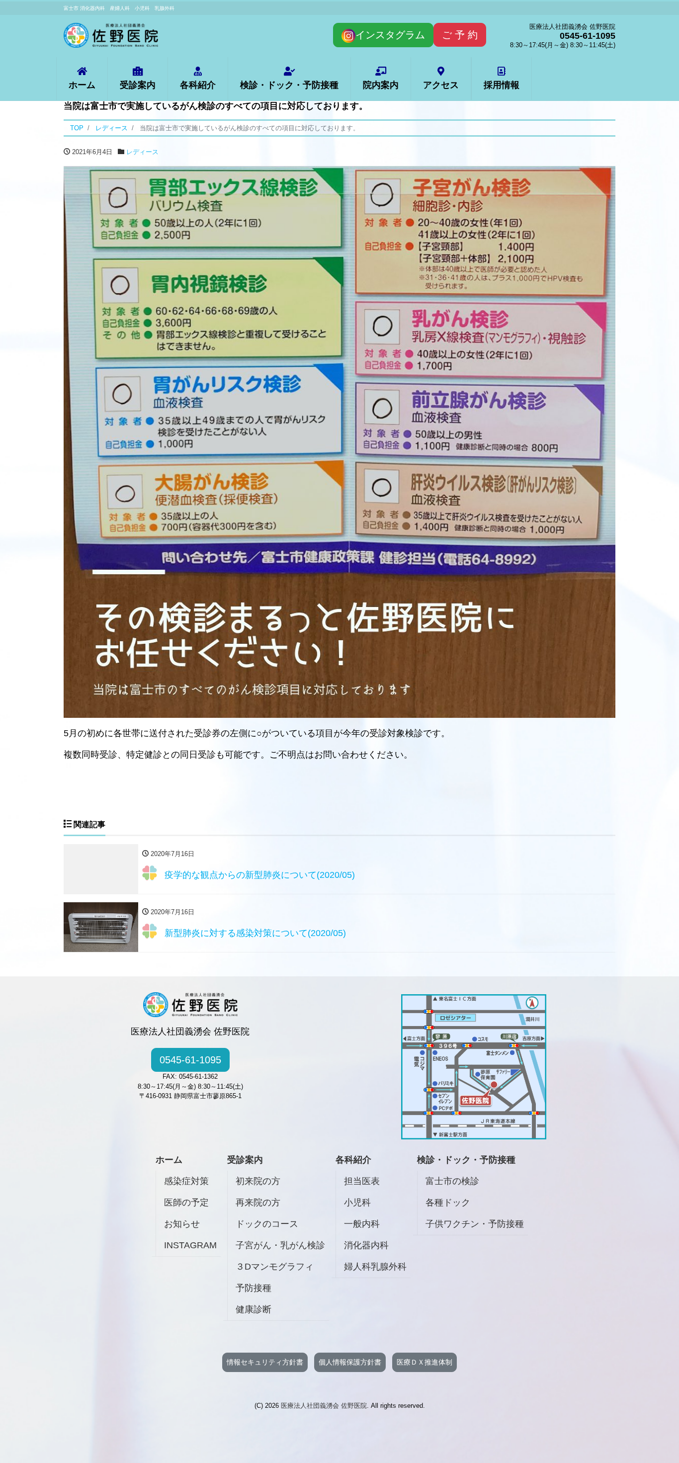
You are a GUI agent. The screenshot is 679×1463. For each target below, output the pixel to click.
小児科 (357, 1202)
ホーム (82, 85)
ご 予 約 (460, 34)
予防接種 (253, 1288)
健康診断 (253, 1309)
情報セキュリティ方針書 (265, 1362)
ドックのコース (267, 1224)
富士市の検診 (452, 1181)
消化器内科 (366, 1245)
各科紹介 (198, 85)
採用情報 (501, 85)
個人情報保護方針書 (350, 1362)
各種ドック (447, 1202)
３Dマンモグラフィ (275, 1267)
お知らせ (182, 1224)
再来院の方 (258, 1202)
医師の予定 (186, 1202)
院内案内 (381, 85)
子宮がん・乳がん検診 (280, 1245)
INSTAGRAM (190, 1245)
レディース (142, 152)
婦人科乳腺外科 (375, 1267)
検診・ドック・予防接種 (289, 85)
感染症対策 (186, 1181)
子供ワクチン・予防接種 (474, 1224)
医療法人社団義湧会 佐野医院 (324, 1405)
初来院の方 (258, 1181)
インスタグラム (390, 34)
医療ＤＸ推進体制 (424, 1362)
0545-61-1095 (190, 1059)
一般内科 (362, 1224)
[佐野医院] (111, 34)
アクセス (441, 85)
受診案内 (138, 85)
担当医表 (362, 1181)
